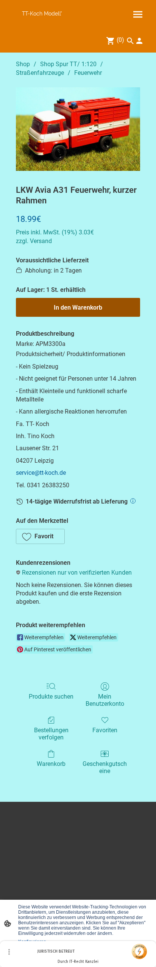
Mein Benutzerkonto (105, 700)
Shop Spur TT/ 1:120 (68, 64)
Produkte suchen (51, 696)
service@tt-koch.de (41, 472)
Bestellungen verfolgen (51, 734)
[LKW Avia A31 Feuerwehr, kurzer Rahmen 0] (78, 129)
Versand (41, 241)
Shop (23, 64)
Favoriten (104, 730)
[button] (40, 536)
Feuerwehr (88, 72)
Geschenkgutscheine (105, 767)
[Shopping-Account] (139, 40)
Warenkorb (51, 763)
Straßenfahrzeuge (40, 72)
